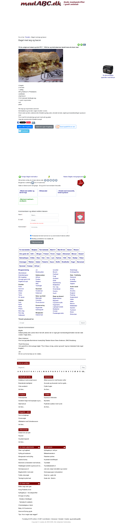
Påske (20, 309)
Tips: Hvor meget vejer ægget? (28, 514)
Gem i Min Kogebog (25, 127)
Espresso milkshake (50, 397)
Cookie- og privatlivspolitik (73, 519)
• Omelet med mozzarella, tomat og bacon (66, 192)
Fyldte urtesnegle (23, 475)
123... (83, 371)
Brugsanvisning (23, 270)
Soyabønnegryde (23, 439)
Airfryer (38, 277)
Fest (19, 302)
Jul (36, 270)
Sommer (21, 289)
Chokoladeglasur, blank (25, 505)
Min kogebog (22, 277)
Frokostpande (22, 397)
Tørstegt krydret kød (24, 478)
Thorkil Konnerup (23, 344)
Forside (27, 37)
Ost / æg (55, 287)
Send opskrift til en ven (67, 127)
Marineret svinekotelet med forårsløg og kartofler (30, 463)
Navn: (20, 214)
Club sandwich (23, 386)
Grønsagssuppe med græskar (53, 472)
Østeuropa (73, 314)
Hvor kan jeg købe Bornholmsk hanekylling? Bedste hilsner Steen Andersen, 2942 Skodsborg (47, 340)
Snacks (55, 291)
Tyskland (73, 310)
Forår (20, 286)
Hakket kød (39, 315)
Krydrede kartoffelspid (50, 459)
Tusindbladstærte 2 (50, 466)
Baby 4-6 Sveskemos (25, 508)
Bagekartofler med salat (25, 472)
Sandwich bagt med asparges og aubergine (30, 401)
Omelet (55, 311)
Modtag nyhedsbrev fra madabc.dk (42, 239)
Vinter (20, 293)
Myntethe (47, 401)
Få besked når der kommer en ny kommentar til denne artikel (50, 236)
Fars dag (21, 313)
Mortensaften (40, 272)
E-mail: (20, 219)
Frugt (54, 276)
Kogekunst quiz (23, 281)
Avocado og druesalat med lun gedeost (56, 383)
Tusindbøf (47, 463)
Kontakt (61, 519)
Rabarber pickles (49, 456)
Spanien (72, 308)
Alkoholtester (22, 273)
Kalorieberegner (23, 275)
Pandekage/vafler (58, 313)
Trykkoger (39, 286)
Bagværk (56, 300)
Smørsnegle (22, 418)
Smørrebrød (56, 289)
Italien (72, 301)
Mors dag (21, 311)
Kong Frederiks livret (24, 489)
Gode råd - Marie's (49, 478)
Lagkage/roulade (58, 307)
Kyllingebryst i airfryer (50, 450)
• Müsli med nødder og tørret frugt (26, 192)
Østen (72, 312)
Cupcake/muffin (58, 302)
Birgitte (20, 330)
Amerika (72, 291)
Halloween (21, 315)
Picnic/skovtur (40, 302)
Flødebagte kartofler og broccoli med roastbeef (30, 466)
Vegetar (72, 283)
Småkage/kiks (74, 272)
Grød (54, 280)
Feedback (24, 131)
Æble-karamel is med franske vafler (55, 380)
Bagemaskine (57, 298)
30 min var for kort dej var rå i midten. (29, 354)
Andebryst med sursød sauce (27, 380)
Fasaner (20, 436)
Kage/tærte (56, 305)
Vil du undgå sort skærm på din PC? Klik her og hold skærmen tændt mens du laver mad (48, 47)
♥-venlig (72, 279)
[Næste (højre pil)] (81, 44)
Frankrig (72, 295)
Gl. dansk (21, 297)
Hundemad (39, 291)
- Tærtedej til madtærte (25, 502)
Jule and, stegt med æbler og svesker (55, 469)
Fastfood (55, 274)
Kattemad (39, 293)
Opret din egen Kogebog (44, 127)
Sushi (54, 293)
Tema (20, 295)
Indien (72, 299)
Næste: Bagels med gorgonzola (73, 177)
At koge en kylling (23, 496)
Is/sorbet (55, 270)
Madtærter (56, 309)
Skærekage (73, 270)
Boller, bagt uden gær (24, 486)
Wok (37, 283)
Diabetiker (73, 281)
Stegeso (38, 281)
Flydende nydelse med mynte (53, 404)
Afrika (72, 289)
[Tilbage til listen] (49, 177)
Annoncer (54, 519)
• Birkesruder (43, 191)
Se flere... (21, 389)
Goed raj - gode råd (50, 475)
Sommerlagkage (23, 415)
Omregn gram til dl (24, 279)
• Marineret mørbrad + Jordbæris (26, 200)
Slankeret (73, 277)
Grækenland (74, 297)
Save (29, 122)
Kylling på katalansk (24, 453)
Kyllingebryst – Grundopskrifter (27, 493)
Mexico (72, 303)
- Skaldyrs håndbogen (25, 499)
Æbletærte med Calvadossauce (28, 421)
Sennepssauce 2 (23, 469)
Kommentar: (22, 227)
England (72, 293)
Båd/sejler (39, 298)
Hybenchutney (22, 459)
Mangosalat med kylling (25, 456)
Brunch (55, 272)
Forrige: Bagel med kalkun (29, 177)
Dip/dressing (57, 283)
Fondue (38, 279)
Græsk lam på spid (24, 433)
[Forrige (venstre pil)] (78, 44)
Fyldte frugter (48, 386)
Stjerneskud (22, 404)
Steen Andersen (23, 338)
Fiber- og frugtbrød (24, 450)
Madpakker (56, 285)
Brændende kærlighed (25, 383)
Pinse (20, 307)
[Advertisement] (52, 21)
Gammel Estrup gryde (25, 511)
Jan (19, 352)
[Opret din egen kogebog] (79, 217)
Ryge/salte (39, 307)
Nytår (20, 304)
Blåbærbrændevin (49, 453)
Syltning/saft (39, 310)
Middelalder (73, 306)
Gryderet (55, 278)
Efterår (20, 291)
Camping (38, 300)
